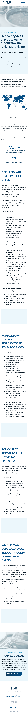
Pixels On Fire (20, 717)
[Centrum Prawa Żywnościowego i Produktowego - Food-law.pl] (7, 3)
